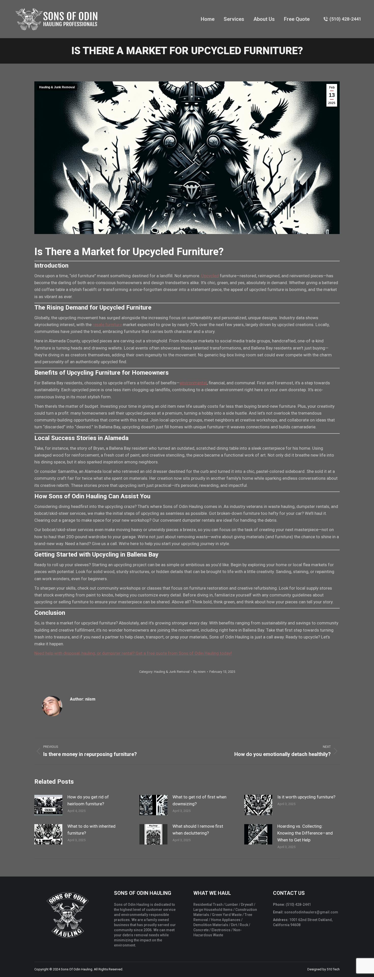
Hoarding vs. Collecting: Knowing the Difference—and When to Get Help (305, 833)
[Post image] (48, 805)
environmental (193, 382)
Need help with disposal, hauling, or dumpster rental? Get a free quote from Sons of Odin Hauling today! (133, 653)
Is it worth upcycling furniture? (306, 796)
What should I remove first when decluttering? (197, 830)
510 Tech (333, 969)
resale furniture (107, 324)
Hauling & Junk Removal (57, 87)
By (199, 672)
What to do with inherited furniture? (91, 830)
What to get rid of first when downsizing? (199, 800)
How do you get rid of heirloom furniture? (88, 800)
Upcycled (210, 275)
